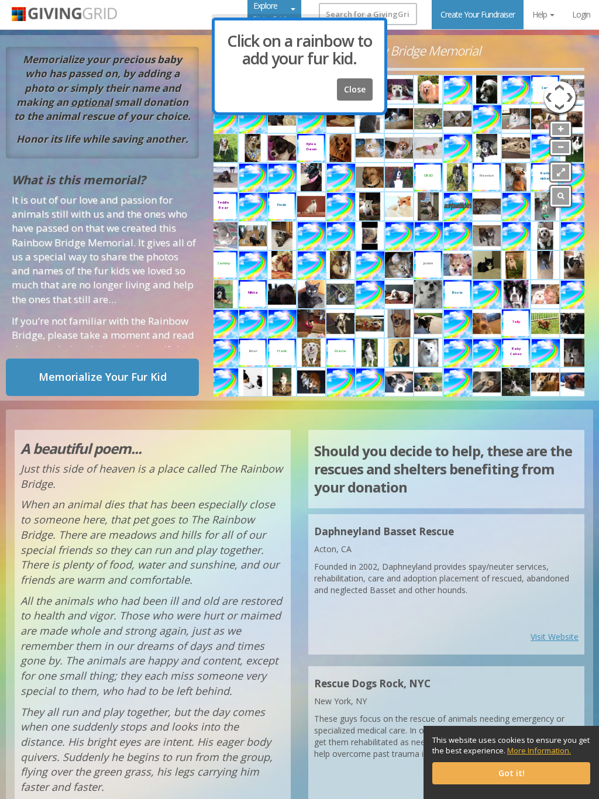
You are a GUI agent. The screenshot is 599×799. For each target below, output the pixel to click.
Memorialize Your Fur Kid (103, 377)
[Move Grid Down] (559, 109)
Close (355, 89)
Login (581, 14)
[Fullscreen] (560, 172)
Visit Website (555, 636)
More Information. (539, 750)
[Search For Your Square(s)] (560, 196)
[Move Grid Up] (559, 86)
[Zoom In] (560, 129)
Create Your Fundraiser (477, 14)
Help (540, 14)
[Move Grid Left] (547, 91)
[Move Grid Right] (571, 91)
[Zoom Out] (560, 147)
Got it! (511, 773)
